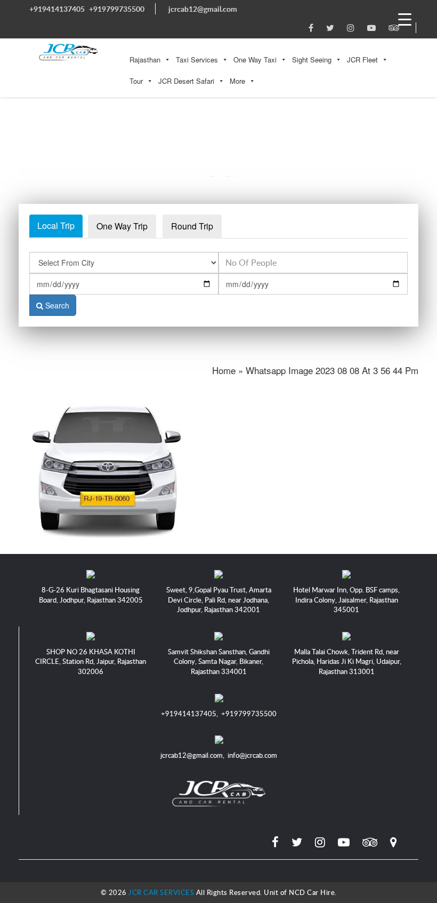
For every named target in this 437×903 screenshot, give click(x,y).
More (237, 81)
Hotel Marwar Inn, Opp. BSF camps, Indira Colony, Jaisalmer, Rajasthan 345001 (346, 599)
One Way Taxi (255, 59)
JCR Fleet (362, 59)
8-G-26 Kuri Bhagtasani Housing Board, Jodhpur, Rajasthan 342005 (91, 595)
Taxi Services (197, 59)
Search (56, 305)
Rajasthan (145, 59)
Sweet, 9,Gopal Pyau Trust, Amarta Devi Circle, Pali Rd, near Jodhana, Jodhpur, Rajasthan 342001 (218, 599)
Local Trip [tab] (56, 225)
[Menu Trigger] (404, 18)
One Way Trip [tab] (122, 226)
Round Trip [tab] (192, 226)
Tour (136, 81)
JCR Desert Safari (186, 81)
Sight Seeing (311, 59)
